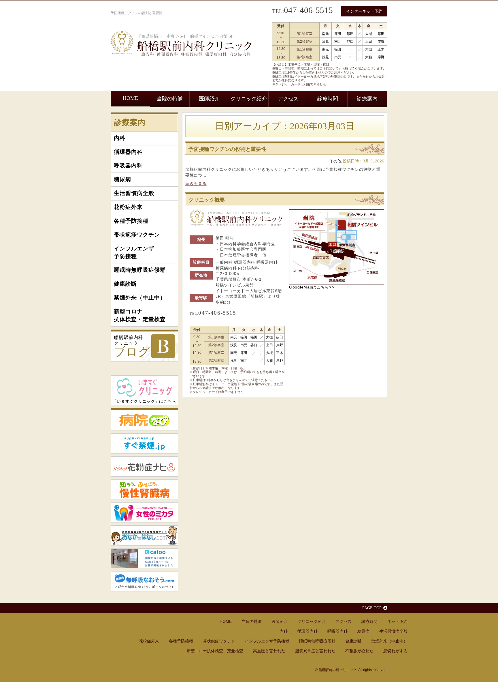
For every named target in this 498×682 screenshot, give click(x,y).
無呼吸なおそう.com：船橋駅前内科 (144, 581)
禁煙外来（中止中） (140, 298)
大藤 (368, 57)
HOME (130, 98)
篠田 (337, 34)
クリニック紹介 (249, 99)
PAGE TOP (372, 608)
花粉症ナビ (144, 466)
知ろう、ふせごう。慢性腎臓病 (144, 489)
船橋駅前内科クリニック (132, 346)
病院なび (144, 419)
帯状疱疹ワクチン (137, 235)
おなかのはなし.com (144, 535)
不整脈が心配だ (359, 651)
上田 (368, 42)
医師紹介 (209, 99)
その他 (335, 161)
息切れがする (395, 651)
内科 (119, 138)
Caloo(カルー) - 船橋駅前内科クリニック (144, 558)
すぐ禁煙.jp (144, 443)
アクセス (288, 99)
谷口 (350, 42)
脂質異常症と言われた (315, 651)
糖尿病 (122, 179)
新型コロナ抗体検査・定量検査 (140, 315)
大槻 (368, 34)
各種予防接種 (131, 221)
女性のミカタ (144, 512)
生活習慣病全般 (134, 193)
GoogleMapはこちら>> (311, 287)
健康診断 (125, 284)
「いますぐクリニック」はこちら (144, 401)
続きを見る (196, 183)
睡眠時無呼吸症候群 (140, 270)
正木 (381, 49)
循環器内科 (128, 152)
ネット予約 (397, 621)
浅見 (325, 42)
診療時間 (327, 99)
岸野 (381, 42)
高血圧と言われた (269, 651)
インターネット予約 (364, 11)
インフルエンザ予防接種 (134, 252)
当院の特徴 (170, 99)
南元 (325, 34)
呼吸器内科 (128, 165)
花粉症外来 (128, 207)
